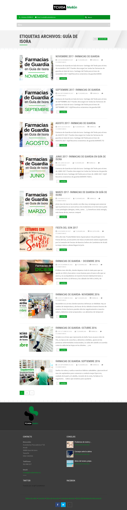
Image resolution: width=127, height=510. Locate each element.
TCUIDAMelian (82, 60)
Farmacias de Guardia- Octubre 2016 (76, 327)
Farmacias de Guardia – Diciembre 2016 (78, 261)
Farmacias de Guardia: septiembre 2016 (78, 361)
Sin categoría (94, 231)
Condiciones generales (68, 498)
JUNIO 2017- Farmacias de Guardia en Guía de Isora (81, 158)
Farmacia (95, 60)
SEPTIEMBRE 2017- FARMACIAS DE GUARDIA (78, 89)
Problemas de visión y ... (83, 442)
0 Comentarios (61, 62)
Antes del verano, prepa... (83, 461)
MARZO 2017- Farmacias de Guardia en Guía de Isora (81, 193)
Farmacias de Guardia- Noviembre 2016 (77, 294)
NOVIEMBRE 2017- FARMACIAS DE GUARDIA (77, 56)
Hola (95, 39)
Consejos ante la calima (83, 451)
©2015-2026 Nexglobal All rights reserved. (89, 498)
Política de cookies (31, 498)
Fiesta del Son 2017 (67, 227)
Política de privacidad (53, 498)
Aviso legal (41, 498)
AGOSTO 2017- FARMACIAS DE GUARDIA (75, 123)
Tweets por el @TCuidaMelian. (34, 486)
